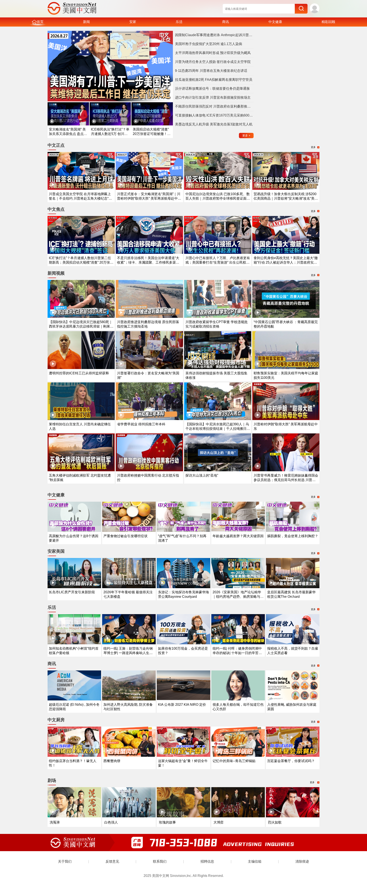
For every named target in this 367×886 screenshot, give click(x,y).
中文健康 (275, 22)
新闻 (86, 22)
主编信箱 (254, 861)
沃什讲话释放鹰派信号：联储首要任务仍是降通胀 (212, 88)
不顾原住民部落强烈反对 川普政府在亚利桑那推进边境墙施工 (214, 106)
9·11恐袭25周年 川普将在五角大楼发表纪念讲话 (211, 70)
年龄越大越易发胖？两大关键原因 (238, 536)
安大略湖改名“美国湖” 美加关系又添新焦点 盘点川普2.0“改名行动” (68, 134)
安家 (132, 22)
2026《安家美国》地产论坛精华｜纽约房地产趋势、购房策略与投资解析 (238, 596)
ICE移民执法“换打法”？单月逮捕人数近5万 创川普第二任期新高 (110, 134)
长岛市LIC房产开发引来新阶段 (72, 592)
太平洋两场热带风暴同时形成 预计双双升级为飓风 (213, 53)
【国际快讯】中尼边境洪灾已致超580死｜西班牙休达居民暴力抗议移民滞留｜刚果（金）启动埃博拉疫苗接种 (80, 326)
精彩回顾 (328, 22)
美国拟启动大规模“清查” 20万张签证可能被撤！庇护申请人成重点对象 (152, 134)
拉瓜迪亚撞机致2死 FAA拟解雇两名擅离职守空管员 (213, 79)
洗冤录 (55, 822)
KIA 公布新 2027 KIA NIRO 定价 (182, 704)
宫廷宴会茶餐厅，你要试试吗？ (291, 761)
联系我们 (160, 861)
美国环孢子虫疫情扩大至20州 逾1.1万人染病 (208, 44)
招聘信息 (207, 861)
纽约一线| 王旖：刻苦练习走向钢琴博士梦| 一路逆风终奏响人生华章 (128, 653)
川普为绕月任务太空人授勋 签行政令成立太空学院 (213, 62)
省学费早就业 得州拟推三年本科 (141, 424)
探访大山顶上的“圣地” (201, 475)
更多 (246, 135)
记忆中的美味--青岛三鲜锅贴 (234, 761)
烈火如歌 (275, 822)
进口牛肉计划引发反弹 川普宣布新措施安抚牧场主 (213, 97)
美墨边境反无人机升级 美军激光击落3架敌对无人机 (214, 124)
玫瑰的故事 (167, 822)
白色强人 (111, 822)
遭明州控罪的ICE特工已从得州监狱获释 (79, 373)
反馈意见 (112, 861)
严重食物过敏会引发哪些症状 (125, 536)
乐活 (179, 22)
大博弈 (218, 822)
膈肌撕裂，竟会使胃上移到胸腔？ (292, 536)
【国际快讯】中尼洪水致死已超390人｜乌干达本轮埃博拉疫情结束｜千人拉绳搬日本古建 (217, 428)
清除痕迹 (302, 861)
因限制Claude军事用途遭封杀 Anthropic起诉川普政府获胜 (214, 35)
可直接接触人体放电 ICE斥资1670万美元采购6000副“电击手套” (214, 115)
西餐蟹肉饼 (111, 761)
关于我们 (65, 861)
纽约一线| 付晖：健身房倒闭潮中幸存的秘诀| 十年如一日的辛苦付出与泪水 (237, 653)
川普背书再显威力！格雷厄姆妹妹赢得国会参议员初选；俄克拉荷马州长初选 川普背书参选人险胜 (286, 480)
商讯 (225, 22)
